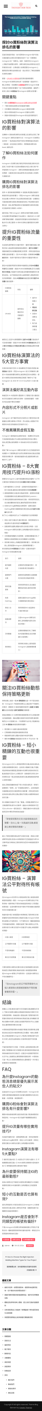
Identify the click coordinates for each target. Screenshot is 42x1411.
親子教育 (7, 1349)
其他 (6, 1375)
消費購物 (7, 1358)
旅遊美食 (7, 1366)
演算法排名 (16, 1239)
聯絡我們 (11, 1384)
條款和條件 (12, 1388)
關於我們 (11, 1380)
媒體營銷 (30, 1246)
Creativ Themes (25, 1408)
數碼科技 (7, 1353)
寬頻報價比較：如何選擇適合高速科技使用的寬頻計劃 (22, 1268)
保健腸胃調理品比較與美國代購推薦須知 (18, 1317)
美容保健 (7, 1362)
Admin (7, 1245)
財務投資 (7, 1371)
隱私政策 (11, 1393)
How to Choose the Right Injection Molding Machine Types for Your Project (21, 1258)
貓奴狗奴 (7, 1345)
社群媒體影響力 (28, 1239)
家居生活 (7, 1341)
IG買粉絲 (21, 85)
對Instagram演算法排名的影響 (22, 103)
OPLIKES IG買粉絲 (13, 78)
